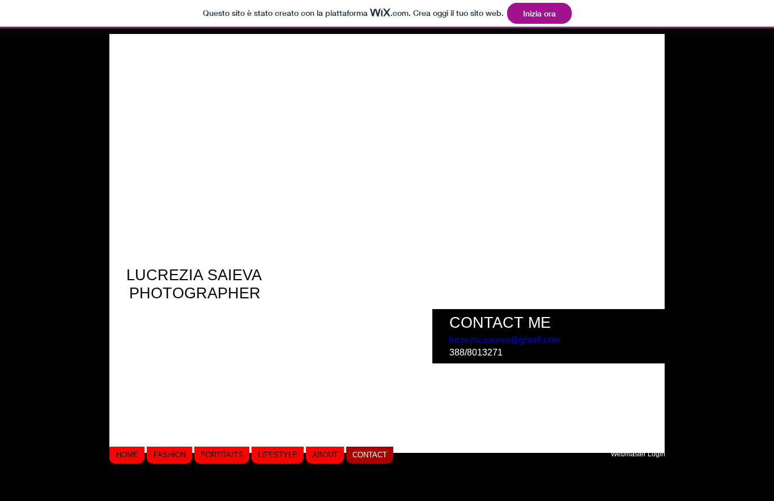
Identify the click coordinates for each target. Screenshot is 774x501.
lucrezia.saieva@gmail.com (504, 340)
